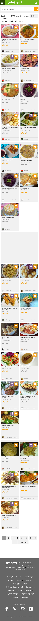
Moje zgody (27, 562)
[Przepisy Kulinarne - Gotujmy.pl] (15, 2)
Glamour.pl (29, 587)
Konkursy (19, 565)
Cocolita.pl (24, 597)
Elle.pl (25, 583)
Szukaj (36, 9)
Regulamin (29, 565)
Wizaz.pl (10, 577)
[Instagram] (24, 608)
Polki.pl (18, 577)
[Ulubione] (16, 27)
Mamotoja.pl (28, 577)
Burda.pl (15, 597)
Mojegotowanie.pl (24, 590)
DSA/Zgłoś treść (19, 569)
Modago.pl (28, 580)
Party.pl (18, 580)
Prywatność (9, 565)
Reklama (30, 567)
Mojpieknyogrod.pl (27, 594)
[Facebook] (7, 608)
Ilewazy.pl (16, 583)
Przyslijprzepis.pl (12, 594)
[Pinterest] (15, 608)
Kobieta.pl (11, 590)
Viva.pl (10, 580)
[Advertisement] (19, 247)
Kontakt (21, 567)
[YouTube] (32, 608)
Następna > (23, 542)
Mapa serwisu (10, 567)
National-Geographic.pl (14, 587)
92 (14, 542)
